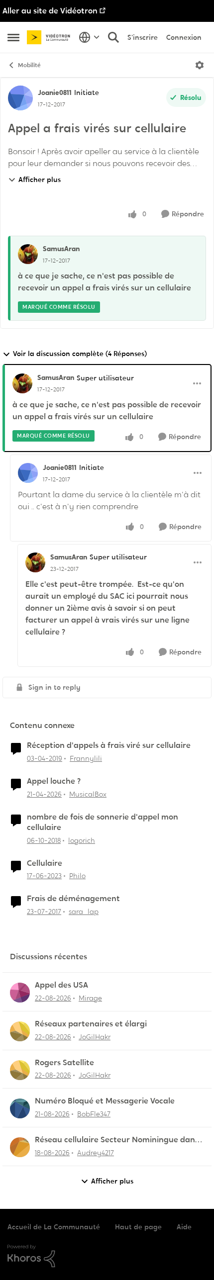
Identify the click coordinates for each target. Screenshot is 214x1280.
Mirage (90, 998)
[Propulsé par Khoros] (107, 1256)
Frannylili (86, 758)
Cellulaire (44, 863)
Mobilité (29, 65)
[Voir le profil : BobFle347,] (20, 1108)
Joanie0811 (55, 92)
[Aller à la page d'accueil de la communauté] (50, 37)
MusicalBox (88, 794)
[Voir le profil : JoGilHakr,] (20, 1031)
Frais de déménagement (73, 899)
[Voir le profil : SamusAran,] (28, 254)
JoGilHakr (94, 1036)
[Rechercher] (113, 37)
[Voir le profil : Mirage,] (20, 993)
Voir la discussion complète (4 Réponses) (80, 353)
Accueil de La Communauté (53, 1226)
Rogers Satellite (64, 1063)
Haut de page (138, 1226)
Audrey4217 (95, 1152)
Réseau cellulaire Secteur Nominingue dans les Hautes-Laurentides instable (117, 1140)
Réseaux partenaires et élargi (91, 1024)
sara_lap (84, 911)
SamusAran (61, 248)
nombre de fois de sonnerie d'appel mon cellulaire (102, 822)
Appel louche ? (54, 781)
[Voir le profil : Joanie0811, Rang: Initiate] (20, 98)
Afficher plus (39, 179)
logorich (81, 840)
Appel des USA (61, 985)
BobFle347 (93, 1113)
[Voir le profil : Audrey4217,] (20, 1147)
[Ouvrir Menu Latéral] (13, 37)
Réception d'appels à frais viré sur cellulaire (109, 745)
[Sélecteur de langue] (89, 37)
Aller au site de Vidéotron (50, 10)
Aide (184, 1226)
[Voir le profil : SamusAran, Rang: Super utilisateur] (22, 383)
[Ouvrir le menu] (200, 65)
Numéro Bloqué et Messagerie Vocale (105, 1101)
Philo (77, 875)
